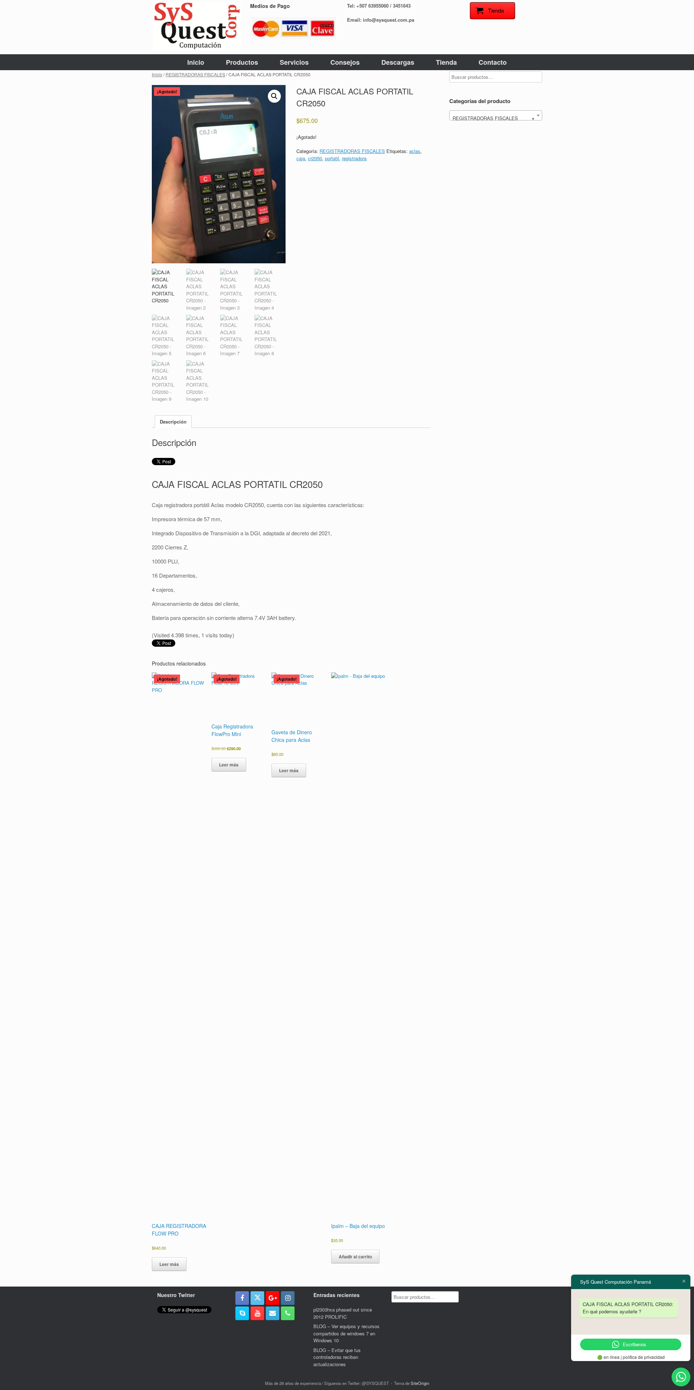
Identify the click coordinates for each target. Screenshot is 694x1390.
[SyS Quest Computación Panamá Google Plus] (272, 1298)
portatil (332, 158)
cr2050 (315, 158)
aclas (414, 151)
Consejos (345, 62)
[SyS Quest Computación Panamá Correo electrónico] (272, 1313)
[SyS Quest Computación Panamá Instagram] (288, 1298)
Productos (242, 62)
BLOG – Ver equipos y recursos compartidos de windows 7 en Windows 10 (346, 1333)
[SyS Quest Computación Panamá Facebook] (242, 1298)
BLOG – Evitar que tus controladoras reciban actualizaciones (337, 1357)
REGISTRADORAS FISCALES (195, 74)
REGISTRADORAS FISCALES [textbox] (494, 118)
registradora (354, 158)
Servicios (294, 62)
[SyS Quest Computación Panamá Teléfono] (288, 1313)
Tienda (446, 62)
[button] (274, 96)
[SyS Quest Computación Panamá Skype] (242, 1313)
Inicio (195, 62)
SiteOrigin (420, 1383)
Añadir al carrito (355, 1256)
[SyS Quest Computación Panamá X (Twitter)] (257, 1298)
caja (300, 158)
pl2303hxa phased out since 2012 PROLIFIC (342, 1313)
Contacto (493, 62)
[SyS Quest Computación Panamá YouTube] (257, 1313)
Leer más (169, 1264)
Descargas (397, 62)
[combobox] (495, 115)
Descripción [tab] (173, 421)
